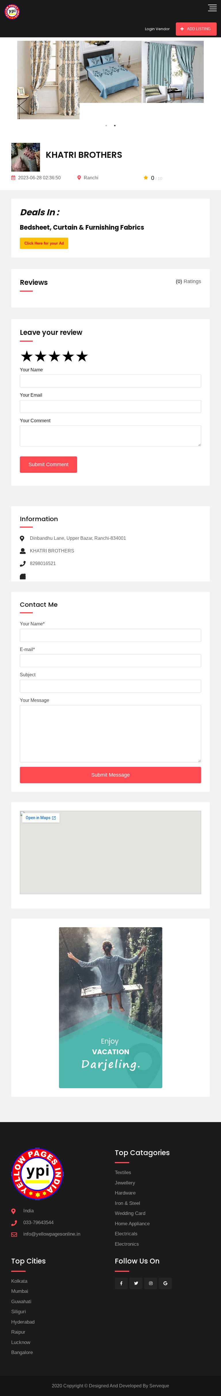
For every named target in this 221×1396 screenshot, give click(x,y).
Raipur (18, 1332)
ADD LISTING (199, 29)
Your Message (34, 700)
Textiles (123, 1172)
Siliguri (18, 1311)
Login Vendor (157, 29)
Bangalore (22, 1352)
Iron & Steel (127, 1203)
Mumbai (19, 1291)
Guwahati (21, 1301)
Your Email (31, 395)
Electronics (127, 1244)
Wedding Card (130, 1213)
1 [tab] (106, 125)
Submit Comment (48, 464)
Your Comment (35, 420)
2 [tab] (115, 125)
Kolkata (19, 1281)
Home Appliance (132, 1223)
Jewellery (125, 1183)
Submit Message (110, 775)
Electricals (126, 1233)
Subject (27, 674)
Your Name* (32, 623)
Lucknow (20, 1342)
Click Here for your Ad (44, 243)
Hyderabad (23, 1322)
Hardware (125, 1193)
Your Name (31, 369)
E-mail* (27, 649)
